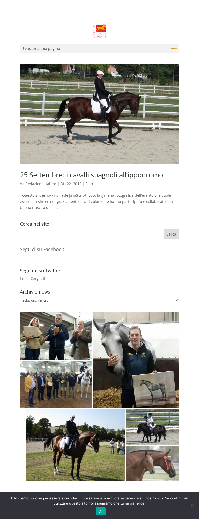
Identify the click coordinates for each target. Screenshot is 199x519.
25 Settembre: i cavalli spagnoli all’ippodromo (91, 174)
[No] (192, 505)
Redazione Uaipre (40, 183)
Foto (89, 183)
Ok (100, 511)
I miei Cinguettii (33, 278)
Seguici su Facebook (42, 249)
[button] (56, 336)
